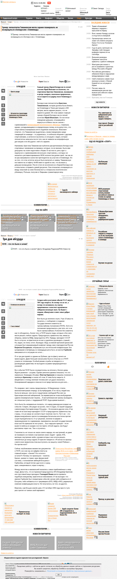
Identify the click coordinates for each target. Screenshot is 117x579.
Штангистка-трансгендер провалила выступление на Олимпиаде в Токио (18, 115)
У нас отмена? (15, 326)
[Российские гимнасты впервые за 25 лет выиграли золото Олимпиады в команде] (91, 235)
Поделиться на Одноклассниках (3, 105)
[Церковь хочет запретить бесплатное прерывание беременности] (91, 292)
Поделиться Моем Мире (3, 98)
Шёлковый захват (84, 14)
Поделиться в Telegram (3, 119)
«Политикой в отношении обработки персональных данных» (69, 571)
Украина (29, 18)
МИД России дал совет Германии (39, 546)
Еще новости (100, 102)
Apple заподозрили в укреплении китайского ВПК (69, 545)
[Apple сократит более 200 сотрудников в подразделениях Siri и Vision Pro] (53, 512)
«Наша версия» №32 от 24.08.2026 (72, 495)
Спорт (79, 18)
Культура (88, 18)
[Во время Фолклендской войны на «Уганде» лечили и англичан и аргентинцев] (53, 191)
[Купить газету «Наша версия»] (32, 3)
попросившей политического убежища (43, 125)
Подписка (37, 6)
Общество (60, 18)
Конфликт (49, 18)
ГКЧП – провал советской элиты (59, 16)
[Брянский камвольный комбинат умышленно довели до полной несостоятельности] (91, 516)
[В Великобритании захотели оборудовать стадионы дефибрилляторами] (91, 215)
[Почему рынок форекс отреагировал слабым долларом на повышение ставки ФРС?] (91, 380)
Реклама (46, 6)
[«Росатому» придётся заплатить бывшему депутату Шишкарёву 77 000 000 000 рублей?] (10, 512)
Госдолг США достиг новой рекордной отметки (13, 545)
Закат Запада (108, 14)
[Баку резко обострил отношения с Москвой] (91, 533)
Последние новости (100, 22)
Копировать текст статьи (3, 124)
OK (58, 575)
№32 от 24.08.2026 (39, 3)
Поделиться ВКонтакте (3, 91)
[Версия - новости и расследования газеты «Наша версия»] (15, 5)
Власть (38, 18)
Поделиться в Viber (3, 114)
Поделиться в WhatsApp (3, 110)
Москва (99, 18)
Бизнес (70, 18)
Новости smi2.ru (7, 553)
